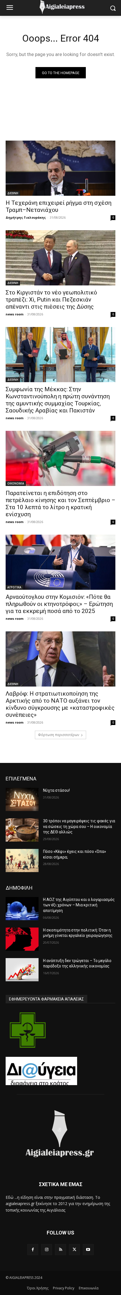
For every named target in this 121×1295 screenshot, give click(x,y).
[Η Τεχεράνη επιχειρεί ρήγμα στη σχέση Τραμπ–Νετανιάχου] (60, 168)
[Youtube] (88, 1249)
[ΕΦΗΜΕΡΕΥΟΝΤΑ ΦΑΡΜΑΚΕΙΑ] (28, 1030)
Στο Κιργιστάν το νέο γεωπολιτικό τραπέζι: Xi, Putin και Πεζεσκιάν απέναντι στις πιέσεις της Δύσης (51, 299)
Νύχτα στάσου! (56, 790)
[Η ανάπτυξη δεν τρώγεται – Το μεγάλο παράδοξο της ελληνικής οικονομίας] (22, 969)
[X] (74, 1249)
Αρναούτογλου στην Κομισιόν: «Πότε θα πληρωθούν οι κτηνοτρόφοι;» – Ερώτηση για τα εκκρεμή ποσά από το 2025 (59, 603)
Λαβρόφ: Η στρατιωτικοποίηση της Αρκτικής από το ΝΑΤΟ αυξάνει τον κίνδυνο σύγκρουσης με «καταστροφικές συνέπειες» (60, 704)
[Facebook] (32, 1249)
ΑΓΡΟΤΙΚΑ (14, 587)
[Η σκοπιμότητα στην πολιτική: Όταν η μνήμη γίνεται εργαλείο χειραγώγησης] (22, 939)
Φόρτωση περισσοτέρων (58, 734)
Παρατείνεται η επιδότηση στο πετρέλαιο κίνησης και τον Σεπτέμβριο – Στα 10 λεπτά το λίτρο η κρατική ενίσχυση (60, 504)
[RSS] (60, 1249)
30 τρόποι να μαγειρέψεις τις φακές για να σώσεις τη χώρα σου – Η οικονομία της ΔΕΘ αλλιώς (79, 826)
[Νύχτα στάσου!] (22, 799)
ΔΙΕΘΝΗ (12, 193)
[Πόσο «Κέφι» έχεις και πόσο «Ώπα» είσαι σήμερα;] (22, 860)
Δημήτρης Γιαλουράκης (26, 217)
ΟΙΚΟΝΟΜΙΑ (15, 483)
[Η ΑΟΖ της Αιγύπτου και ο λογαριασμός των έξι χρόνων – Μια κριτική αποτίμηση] (22, 908)
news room (14, 314)
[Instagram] (46, 1249)
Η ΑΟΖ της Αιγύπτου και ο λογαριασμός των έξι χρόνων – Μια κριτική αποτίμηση (79, 905)
